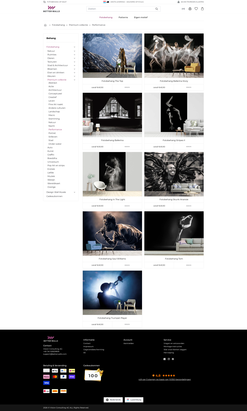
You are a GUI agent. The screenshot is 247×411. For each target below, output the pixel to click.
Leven (51, 101)
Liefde (50, 172)
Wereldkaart (53, 183)
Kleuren (51, 76)
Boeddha (52, 158)
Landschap (54, 111)
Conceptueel (55, 93)
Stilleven (52, 137)
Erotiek (51, 169)
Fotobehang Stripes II (174, 140)
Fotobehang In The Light (112, 199)
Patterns (123, 17)
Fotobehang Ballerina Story (174, 81)
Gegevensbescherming (93, 349)
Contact (87, 343)
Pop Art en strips (56, 165)
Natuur (51, 51)
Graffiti (50, 154)
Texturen (52, 62)
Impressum (88, 346)
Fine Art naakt (55, 104)
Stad (50, 140)
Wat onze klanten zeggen (175, 349)
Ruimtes (51, 54)
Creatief (52, 97)
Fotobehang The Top (112, 81)
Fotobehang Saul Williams (112, 259)
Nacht (51, 126)
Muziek (51, 176)
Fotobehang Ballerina (112, 140)
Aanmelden (128, 343)
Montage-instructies (173, 346)
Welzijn (51, 180)
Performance (98, 25)
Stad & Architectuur (57, 65)
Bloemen (52, 69)
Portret (52, 133)
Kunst (50, 151)
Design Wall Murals (56, 192)
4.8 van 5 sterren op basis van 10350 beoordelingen (165, 379)
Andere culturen (56, 108)
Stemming (54, 119)
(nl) (183, 9)
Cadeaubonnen (54, 196)
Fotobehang (105, 17)
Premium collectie (78, 25)
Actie (51, 86)
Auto (49, 147)
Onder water (54, 144)
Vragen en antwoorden (174, 343)
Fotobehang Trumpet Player (112, 318)
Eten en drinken (55, 72)
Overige (51, 187)
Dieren (50, 58)
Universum (53, 162)
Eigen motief (141, 17)
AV (84, 352)
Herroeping (169, 352)
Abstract (52, 83)
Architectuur (55, 90)
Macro (51, 115)
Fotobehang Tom (174, 259)
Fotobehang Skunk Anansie (174, 199)
